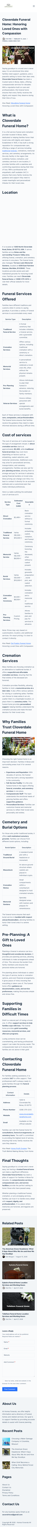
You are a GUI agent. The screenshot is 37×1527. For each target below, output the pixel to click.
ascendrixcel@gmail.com (12, 1515)
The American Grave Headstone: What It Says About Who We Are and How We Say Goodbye (18, 1251)
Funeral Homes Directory (11, 41)
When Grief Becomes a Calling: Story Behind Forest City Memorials (22, 1465)
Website (7, 1355)
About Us (6, 1485)
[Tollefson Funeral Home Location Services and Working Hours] (18, 1301)
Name (6, 1342)
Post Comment (9, 1389)
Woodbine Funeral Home (20, 103)
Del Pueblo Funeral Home (21, 643)
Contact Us (6, 1487)
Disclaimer (6, 1490)
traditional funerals (9, 151)
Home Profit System (19, 1148)
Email (6, 1348)
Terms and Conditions (10, 1495)
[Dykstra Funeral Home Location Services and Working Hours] (18, 1270)
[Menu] (34, 6)
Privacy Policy (7, 1493)
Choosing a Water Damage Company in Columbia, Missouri (22, 1441)
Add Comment (9, 1362)
